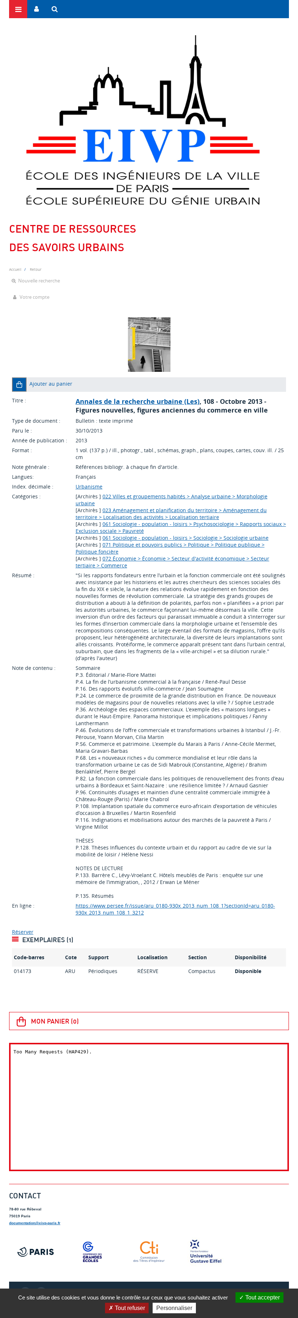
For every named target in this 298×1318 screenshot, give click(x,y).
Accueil (15, 269)
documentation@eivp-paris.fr (34, 1223)
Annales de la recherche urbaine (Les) (138, 401)
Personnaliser (174, 1308)
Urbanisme (89, 486)
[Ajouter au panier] (19, 384)
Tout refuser (129, 1308)
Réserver (22, 931)
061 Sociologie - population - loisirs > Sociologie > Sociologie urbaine (185, 537)
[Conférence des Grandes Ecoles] (92, 1251)
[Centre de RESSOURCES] (142, 119)
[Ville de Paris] (35, 1251)
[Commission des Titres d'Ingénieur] (149, 1251)
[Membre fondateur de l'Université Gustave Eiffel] (205, 1251)
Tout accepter (262, 1297)
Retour (35, 269)
